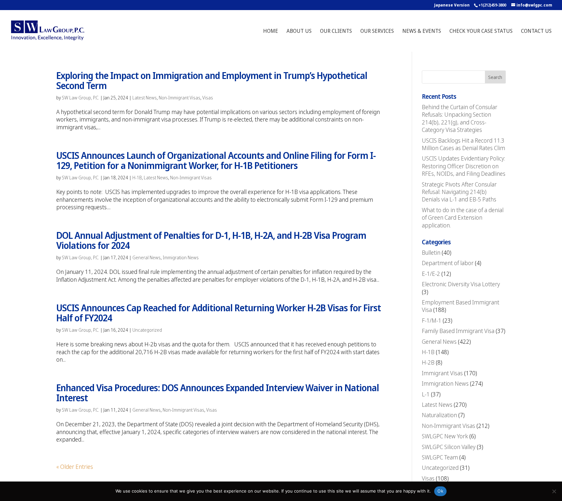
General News (146, 257)
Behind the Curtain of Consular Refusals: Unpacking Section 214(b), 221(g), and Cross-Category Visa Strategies (459, 118)
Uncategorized (147, 330)
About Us (299, 31)
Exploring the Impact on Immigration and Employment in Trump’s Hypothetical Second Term (211, 80)
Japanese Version (452, 5)
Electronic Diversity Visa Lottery (461, 284)
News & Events (421, 31)
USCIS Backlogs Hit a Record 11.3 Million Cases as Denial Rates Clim (463, 144)
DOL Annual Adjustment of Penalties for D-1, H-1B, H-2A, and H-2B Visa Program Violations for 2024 (211, 240)
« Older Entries (74, 466)
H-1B (137, 177)
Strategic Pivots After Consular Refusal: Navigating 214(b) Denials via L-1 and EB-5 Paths (459, 191)
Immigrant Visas (442, 373)
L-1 (426, 394)
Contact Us (536, 31)
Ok (440, 491)
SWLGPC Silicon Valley (448, 447)
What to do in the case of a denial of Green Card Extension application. (462, 217)
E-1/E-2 (431, 273)
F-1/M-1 (431, 320)
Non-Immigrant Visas (179, 98)
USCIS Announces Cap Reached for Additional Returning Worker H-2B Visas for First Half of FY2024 (218, 313)
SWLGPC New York (445, 436)
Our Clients (336, 31)
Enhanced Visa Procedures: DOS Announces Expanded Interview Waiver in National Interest (217, 392)
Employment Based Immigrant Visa (460, 306)
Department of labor (448, 263)
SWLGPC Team (440, 457)
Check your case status (481, 31)
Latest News (144, 98)
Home (270, 31)
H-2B (428, 362)
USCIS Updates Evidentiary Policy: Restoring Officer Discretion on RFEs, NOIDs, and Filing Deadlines (463, 165)
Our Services (377, 31)
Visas (207, 98)
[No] (554, 491)
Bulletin (431, 252)
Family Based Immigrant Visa (458, 331)
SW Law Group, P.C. (80, 98)
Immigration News (181, 257)
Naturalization (439, 415)
